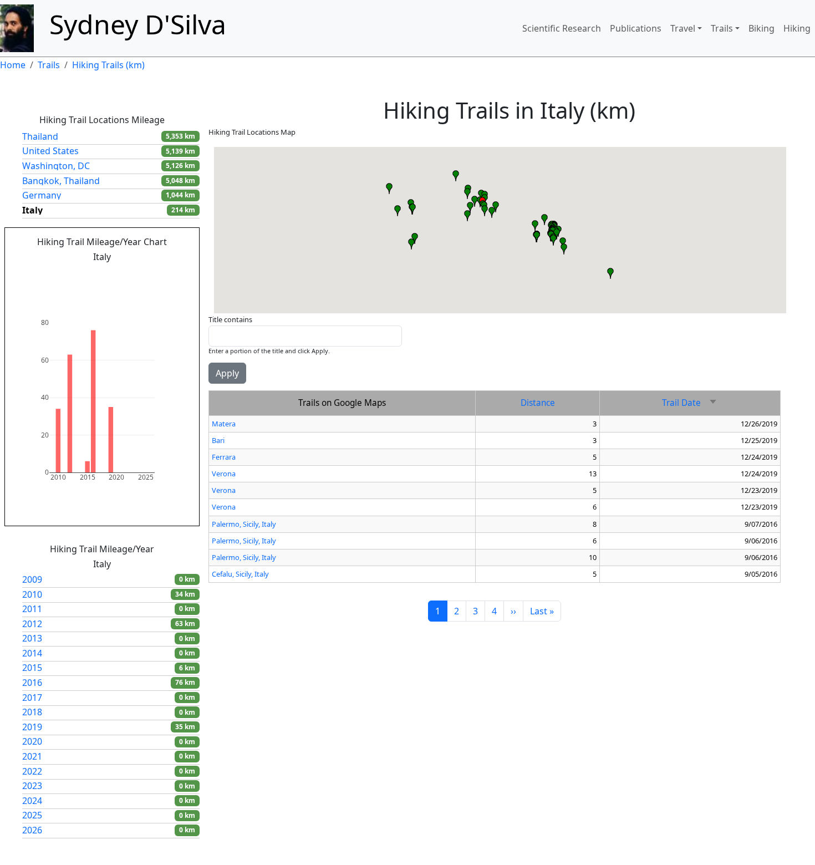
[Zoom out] (147, 274)
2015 (32, 667)
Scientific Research (561, 28)
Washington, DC (56, 165)
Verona (224, 474)
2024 (32, 800)
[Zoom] (76, 274)
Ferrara (224, 457)
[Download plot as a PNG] (58, 274)
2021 (32, 756)
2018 (32, 712)
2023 (32, 785)
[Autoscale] (160, 274)
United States (50, 150)
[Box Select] (102, 274)
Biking (761, 28)
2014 (32, 653)
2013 (32, 638)
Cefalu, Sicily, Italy (240, 574)
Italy (32, 210)
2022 (32, 771)
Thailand (40, 136)
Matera (224, 424)
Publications (635, 28)
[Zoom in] (133, 274)
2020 (32, 741)
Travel (682, 28)
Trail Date (689, 403)
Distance (538, 403)
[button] (397, 210)
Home (13, 65)
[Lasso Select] (116, 274)
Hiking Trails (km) (108, 65)
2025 (32, 815)
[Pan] (89, 274)
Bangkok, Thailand (61, 180)
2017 (32, 697)
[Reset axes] (173, 274)
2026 (32, 830)
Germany (41, 195)
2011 (32, 608)
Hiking (797, 28)
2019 (32, 726)
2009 (32, 579)
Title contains (230, 319)
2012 (32, 623)
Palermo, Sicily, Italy (244, 524)
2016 (32, 682)
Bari (218, 440)
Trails (722, 28)
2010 (32, 594)
